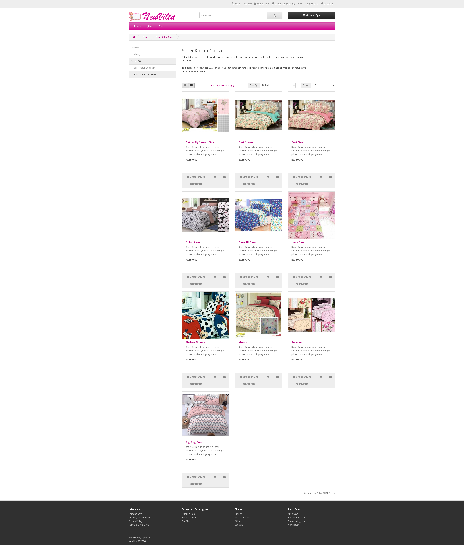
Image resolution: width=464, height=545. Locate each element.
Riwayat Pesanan (296, 517)
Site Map (186, 521)
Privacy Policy (135, 521)
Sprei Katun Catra (165, 37)
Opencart (146, 537)
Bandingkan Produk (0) (222, 85)
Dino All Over (247, 242)
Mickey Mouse (195, 342)
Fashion (138, 26)
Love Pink (297, 242)
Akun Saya (293, 513)
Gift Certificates (242, 517)
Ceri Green (246, 142)
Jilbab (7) (135, 54)
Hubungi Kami (189, 513)
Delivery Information (139, 517)
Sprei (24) (136, 61)
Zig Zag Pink (194, 442)
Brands (238, 513)
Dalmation (193, 242)
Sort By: (254, 85)
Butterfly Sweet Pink (200, 142)
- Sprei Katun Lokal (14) (143, 67)
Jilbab (151, 26)
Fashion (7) (136, 47)
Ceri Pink (297, 142)
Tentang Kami (136, 513)
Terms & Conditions (139, 524)
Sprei (161, 26)
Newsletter (293, 524)
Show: (306, 85)
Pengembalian (189, 517)
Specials (239, 524)
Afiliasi (238, 521)
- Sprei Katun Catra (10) (143, 74)
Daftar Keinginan (296, 521)
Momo (243, 342)
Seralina (296, 342)
